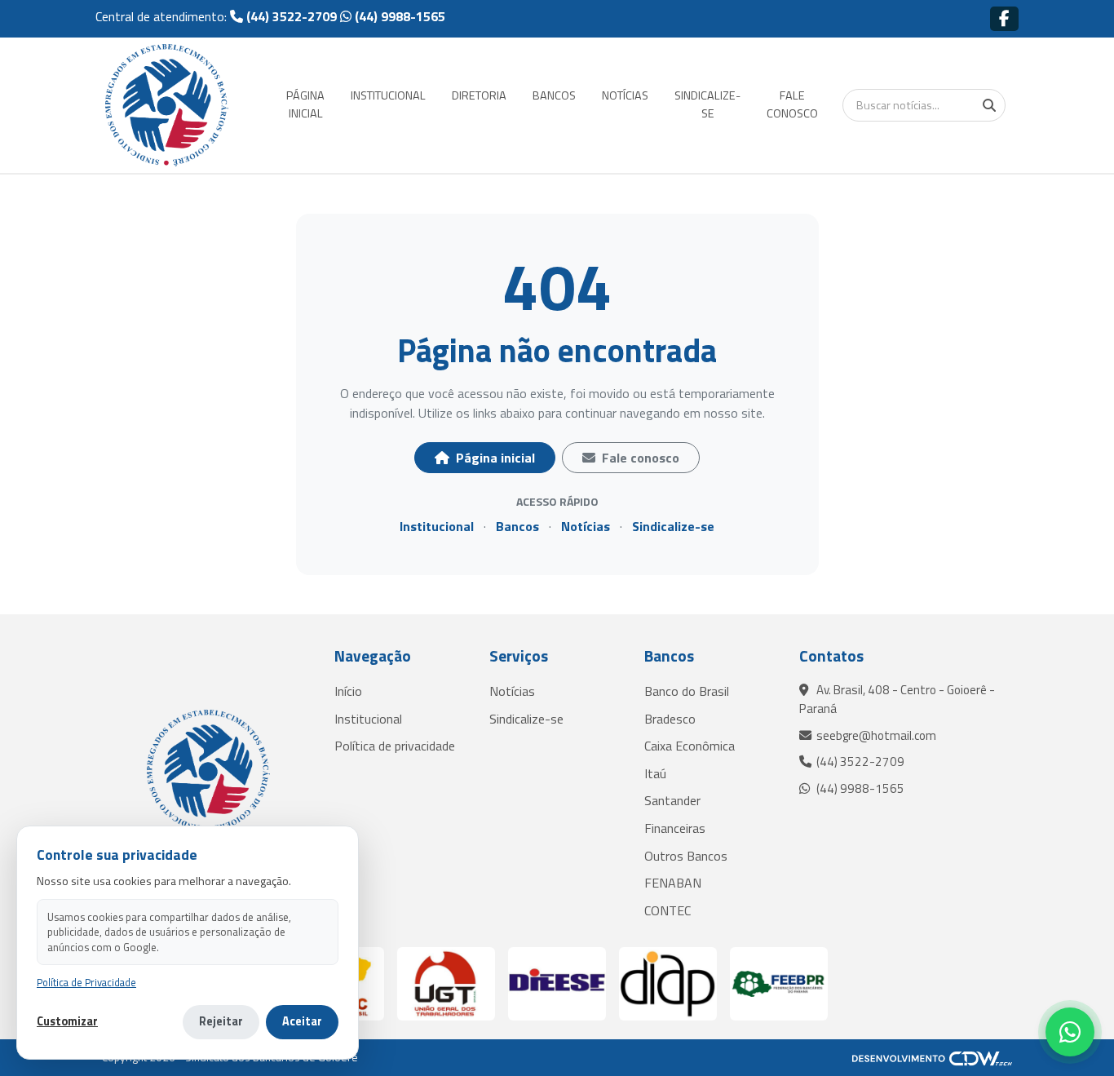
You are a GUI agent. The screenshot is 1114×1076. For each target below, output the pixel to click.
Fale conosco (639, 457)
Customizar (67, 1021)
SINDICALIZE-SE (707, 104)
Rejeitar (221, 1021)
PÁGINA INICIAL (305, 104)
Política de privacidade (394, 745)
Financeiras (674, 828)
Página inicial (494, 457)
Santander (672, 800)
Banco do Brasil (686, 691)
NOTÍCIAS (625, 95)
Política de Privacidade (86, 982)
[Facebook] (1004, 18)
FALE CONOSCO (792, 104)
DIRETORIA (479, 95)
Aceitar (302, 1021)
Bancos (517, 526)
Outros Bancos (685, 856)
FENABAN (672, 882)
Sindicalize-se (673, 526)
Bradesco (670, 718)
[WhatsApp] (1069, 1031)
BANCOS (554, 95)
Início (348, 691)
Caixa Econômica (689, 745)
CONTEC (667, 910)
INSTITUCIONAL (388, 95)
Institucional (437, 526)
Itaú (655, 773)
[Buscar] (989, 105)
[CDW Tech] (932, 1057)
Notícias (585, 526)
